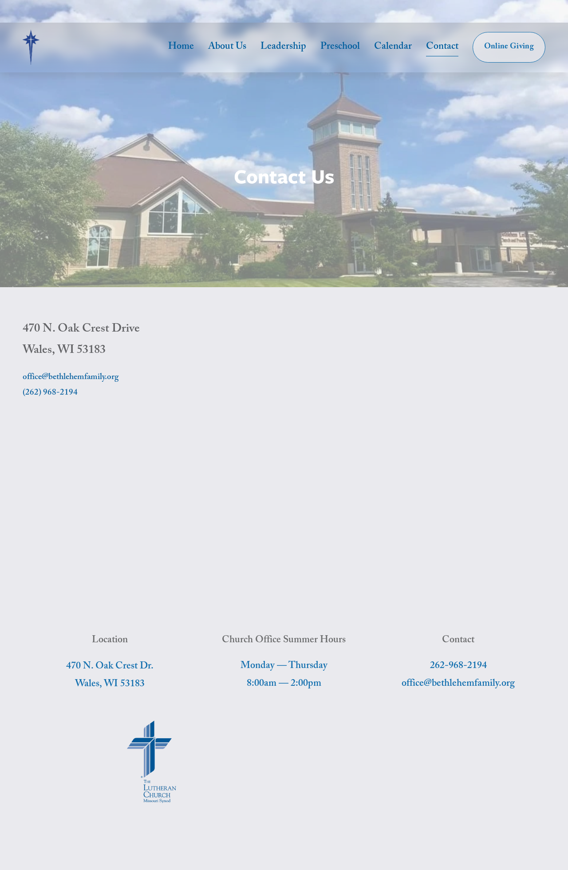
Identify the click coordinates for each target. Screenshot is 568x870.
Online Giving (509, 47)
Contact (442, 47)
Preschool (340, 47)
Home (181, 47)
